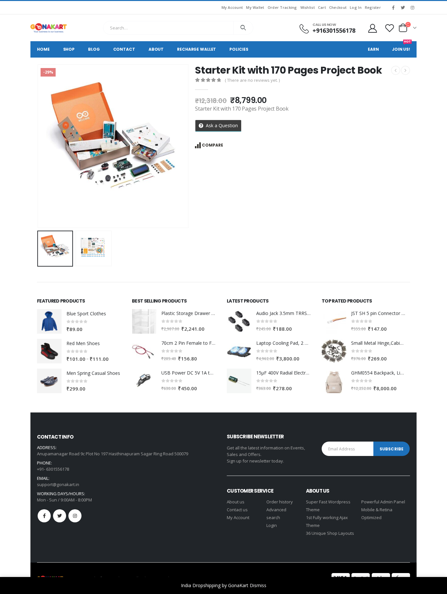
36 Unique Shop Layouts (330, 533)
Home (43, 49)
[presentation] (39, 146)
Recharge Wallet (196, 49)
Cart (322, 7)
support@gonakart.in (58, 484)
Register (373, 7)
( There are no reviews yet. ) (252, 80)
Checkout (338, 7)
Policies (238, 49)
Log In (356, 7)
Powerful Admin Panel (383, 502)
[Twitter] (403, 7)
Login (271, 525)
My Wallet (255, 7)
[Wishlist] (390, 28)
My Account (232, 7)
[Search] (243, 27)
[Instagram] (412, 7)
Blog (94, 49)
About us (235, 502)
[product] (49, 321)
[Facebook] (393, 7)
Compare (212, 145)
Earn (373, 49)
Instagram (74, 515)
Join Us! (401, 46)
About (156, 49)
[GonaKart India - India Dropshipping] (48, 27)
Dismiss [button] (258, 585)
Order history (279, 502)
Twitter (59, 515)
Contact (124, 49)
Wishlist (307, 7)
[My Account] (372, 28)
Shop (69, 49)
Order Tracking (282, 7)
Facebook (44, 515)
